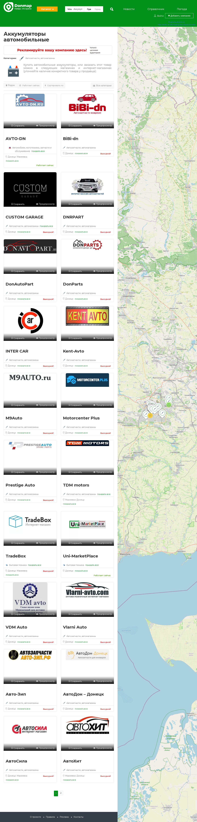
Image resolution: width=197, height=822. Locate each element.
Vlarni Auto (75, 627)
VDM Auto (16, 627)
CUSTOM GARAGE (24, 217)
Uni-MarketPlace (80, 556)
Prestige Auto (20, 485)
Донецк (12, 156)
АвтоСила (16, 761)
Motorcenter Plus (81, 418)
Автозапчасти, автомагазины (40, 58)
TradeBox (16, 556)
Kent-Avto (73, 351)
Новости (129, 9)
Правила (50, 817)
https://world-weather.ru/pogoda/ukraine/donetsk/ (176, 25)
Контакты (78, 817)
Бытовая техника (18, 565)
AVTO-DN (16, 138)
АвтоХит (72, 761)
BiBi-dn (70, 138)
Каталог (46, 9)
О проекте (35, 817)
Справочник (156, 9)
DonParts (73, 284)
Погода (182, 9)
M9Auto (14, 418)
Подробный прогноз (176, 22)
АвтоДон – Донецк (83, 694)
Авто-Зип (16, 694)
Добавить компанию (180, 15)
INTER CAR (17, 351)
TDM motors (76, 485)
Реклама (64, 817)
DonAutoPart (19, 284)
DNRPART (73, 217)
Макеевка (22, 156)
